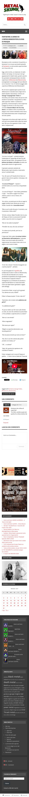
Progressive (16, 707)
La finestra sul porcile (13, 750)
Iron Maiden (21, 696)
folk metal (16, 685)
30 (25, 605)
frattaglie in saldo (19, 687)
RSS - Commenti (9, 765)
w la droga (12, 715)
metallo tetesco (18, 703)
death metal (9, 682)
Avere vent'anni (11, 737)
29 (21, 605)
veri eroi (17, 712)
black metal (14, 676)
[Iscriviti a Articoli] (4, 761)
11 (7, 600)
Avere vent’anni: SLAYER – (14, 524)
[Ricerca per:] (14, 24)
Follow (7, 783)
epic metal (10, 685)
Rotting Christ (22, 707)
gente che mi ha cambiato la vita (13, 689)
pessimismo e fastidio (19, 705)
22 (21, 603)
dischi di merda (19, 682)
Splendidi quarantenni (13, 741)
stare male (18, 709)
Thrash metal (9, 712)
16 (25, 600)
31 (3, 608)
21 (18, 603)
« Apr (3, 610)
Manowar (21, 701)
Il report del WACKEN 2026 (11, 553)
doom (6, 685)
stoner (23, 710)
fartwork (11, 389)
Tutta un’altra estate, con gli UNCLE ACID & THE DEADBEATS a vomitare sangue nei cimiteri (14, 550)
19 (11, 603)
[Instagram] (15, 18)
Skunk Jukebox (7, 709)
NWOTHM (12, 705)
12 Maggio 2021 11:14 (16, 404)
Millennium (5, 391)
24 (3, 605)
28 (18, 605)
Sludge (14, 709)
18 (7, 603)
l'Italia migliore (8, 699)
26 (11, 605)
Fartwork (6, 66)
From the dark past (10, 735)
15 (21, 600)
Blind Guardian (11, 679)
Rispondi (5, 422)
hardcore (11, 696)
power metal (8, 707)
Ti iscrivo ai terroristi (10, 774)
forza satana (12, 687)
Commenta (21, 446)
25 (7, 605)
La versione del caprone (8, 393)
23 (25, 603)
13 (14, 600)
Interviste (9, 732)
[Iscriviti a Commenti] (4, 765)
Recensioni (8, 752)
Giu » (7, 610)
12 (11, 600)
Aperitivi (9, 730)
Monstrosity (12, 391)
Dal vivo (7, 726)
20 (14, 603)
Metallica (11, 703)
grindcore (7, 694)
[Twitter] (8, 18)
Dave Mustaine (22, 679)
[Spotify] (22, 18)
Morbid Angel (6, 705)
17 (3, 603)
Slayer (11, 709)
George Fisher (18, 389)
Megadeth (6, 703)
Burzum (16, 679)
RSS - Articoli (8, 761)
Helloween (15, 696)
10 (3, 600)
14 (18, 600)
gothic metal (17, 691)
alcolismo (6, 677)
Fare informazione (10, 728)
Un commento (12, 47)
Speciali (9, 739)
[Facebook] (12, 18)
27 (14, 605)
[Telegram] (18, 18)
